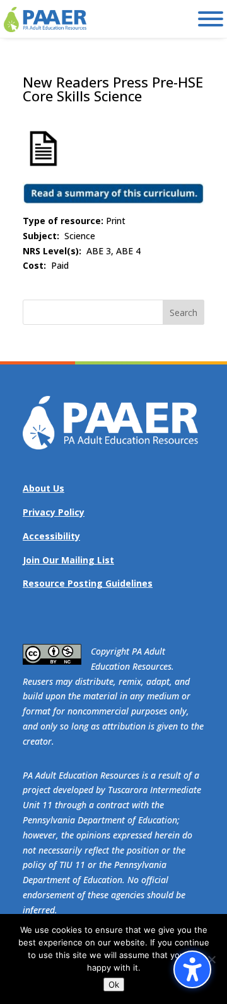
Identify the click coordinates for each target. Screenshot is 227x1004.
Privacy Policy (53, 512)
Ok (113, 984)
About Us (43, 488)
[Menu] (210, 19)
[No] (211, 959)
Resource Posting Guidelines (88, 583)
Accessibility (51, 536)
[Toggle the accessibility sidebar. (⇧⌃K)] (192, 969)
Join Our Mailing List (68, 560)
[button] (183, 312)
